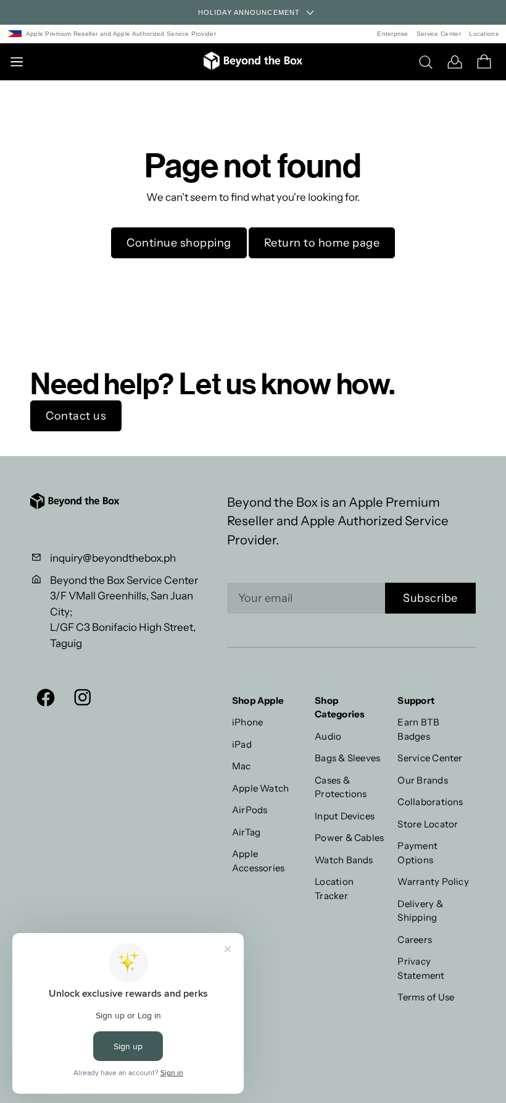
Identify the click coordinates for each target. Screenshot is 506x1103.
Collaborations (430, 802)
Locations (484, 33)
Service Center (439, 33)
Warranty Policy (432, 881)
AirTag (246, 832)
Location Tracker (334, 889)
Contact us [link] (76, 416)
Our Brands (422, 780)
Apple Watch (260, 788)
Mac (241, 766)
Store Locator (427, 824)
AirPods (250, 810)
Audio (328, 736)
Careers (414, 939)
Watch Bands (344, 860)
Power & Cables (349, 837)
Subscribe (430, 598)
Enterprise (392, 33)
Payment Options (417, 853)
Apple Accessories (258, 861)
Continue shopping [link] (178, 243)
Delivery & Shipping (419, 911)
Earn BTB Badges (418, 729)
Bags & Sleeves (347, 758)
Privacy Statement (420, 968)
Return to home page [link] (322, 243)
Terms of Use (425, 997)
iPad (242, 744)
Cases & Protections (341, 787)
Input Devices (345, 816)
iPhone (247, 722)
